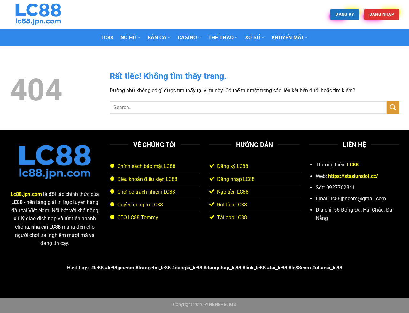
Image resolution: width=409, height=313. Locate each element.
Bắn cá (157, 38)
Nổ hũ (128, 38)
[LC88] (41, 14)
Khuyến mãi (287, 38)
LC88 (107, 38)
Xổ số (252, 38)
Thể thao (221, 38)
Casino (187, 38)
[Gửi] (393, 107)
